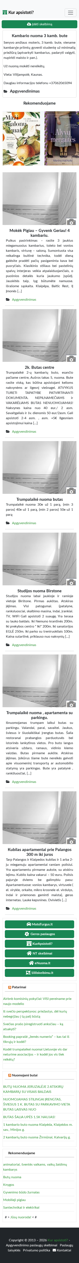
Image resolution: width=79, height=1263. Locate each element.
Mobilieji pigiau (14, 1200)
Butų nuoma (12, 1177)
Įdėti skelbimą (41, 24)
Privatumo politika (37, 1250)
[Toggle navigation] (70, 12)
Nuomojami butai (24, 1075)
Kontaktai (63, 1250)
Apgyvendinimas (24, 299)
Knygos (8, 1184)
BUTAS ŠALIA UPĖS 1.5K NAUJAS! (29, 1117)
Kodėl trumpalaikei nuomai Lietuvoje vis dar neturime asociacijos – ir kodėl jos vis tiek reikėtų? (35, 1054)
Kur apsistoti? (20, 13)
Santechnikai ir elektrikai (21, 1207)
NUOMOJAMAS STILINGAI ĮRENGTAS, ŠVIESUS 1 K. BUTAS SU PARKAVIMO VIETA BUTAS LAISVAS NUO (36, 1104)
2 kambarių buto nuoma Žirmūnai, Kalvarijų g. (37, 1137)
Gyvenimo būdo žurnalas (21, 1192)
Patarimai (19, 987)
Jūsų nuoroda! (20, 1217)
